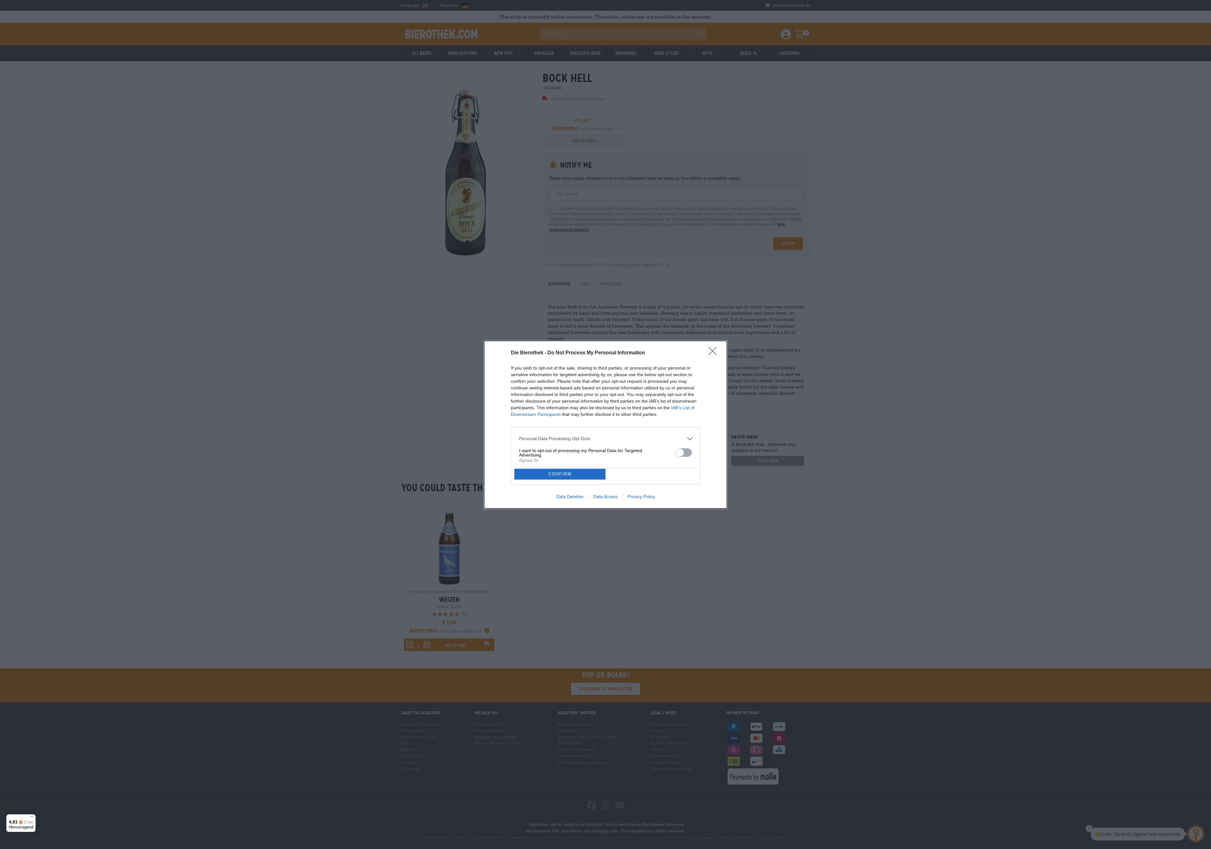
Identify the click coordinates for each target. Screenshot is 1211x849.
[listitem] (605, 438)
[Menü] (32, 818)
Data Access (605, 496)
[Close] (715, 353)
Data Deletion (569, 496)
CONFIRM (560, 474)
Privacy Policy (641, 496)
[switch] (684, 452)
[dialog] (605, 425)
